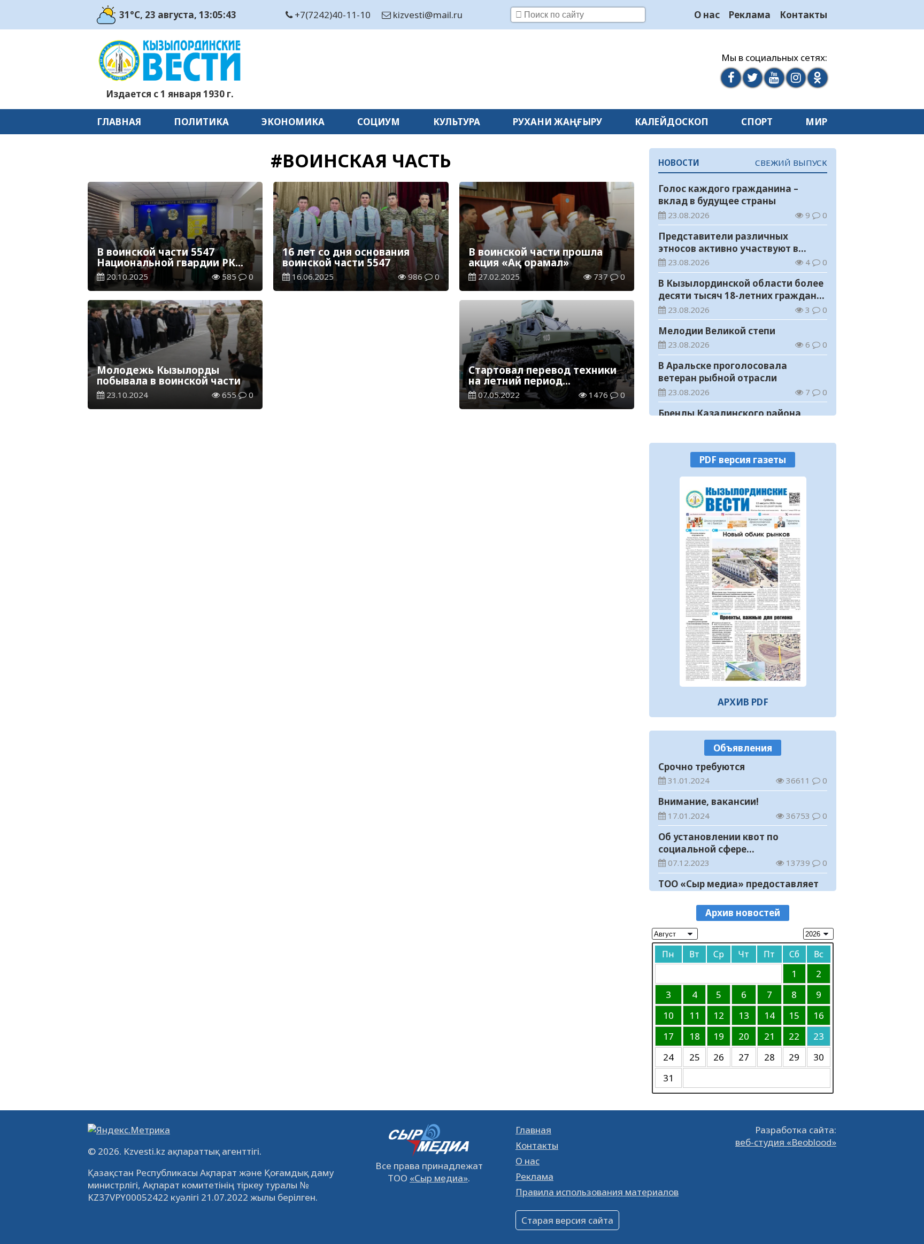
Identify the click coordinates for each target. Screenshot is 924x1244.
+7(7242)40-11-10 (331, 15)
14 (769, 1015)
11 (694, 1015)
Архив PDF (743, 702)
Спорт (757, 122)
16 (818, 1015)
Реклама (750, 15)
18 (694, 1036)
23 (818, 1036)
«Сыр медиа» (439, 1178)
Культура (456, 122)
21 (769, 1036)
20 (743, 1036)
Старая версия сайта (567, 1220)
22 (794, 1036)
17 (668, 1036)
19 (718, 1036)
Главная (119, 122)
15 (794, 1015)
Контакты (803, 15)
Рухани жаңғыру (557, 122)
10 (668, 1015)
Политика (201, 122)
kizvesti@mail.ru (427, 15)
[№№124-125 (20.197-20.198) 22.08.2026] (743, 581)
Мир (816, 122)
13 (743, 1015)
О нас (707, 15)
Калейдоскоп (672, 122)
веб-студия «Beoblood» (785, 1142)
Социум (378, 122)
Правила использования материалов (597, 1192)
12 (718, 1015)
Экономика (293, 122)
